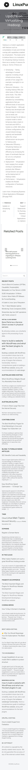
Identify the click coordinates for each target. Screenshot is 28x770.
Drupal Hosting (8, 718)
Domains (5, 529)
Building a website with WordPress (13, 353)
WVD (10, 524)
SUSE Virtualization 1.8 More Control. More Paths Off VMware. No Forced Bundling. (13, 296)
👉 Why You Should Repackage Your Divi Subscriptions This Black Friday (13, 635)
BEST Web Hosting (9, 629)
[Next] (22, 249)
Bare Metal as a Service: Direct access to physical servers (12, 324)
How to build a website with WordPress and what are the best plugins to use (13, 685)
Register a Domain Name (10, 533)
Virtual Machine (14, 12)
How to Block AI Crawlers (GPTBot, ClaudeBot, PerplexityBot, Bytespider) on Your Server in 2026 (14, 287)
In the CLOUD (7, 555)
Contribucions (8, 419)
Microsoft (5, 521)
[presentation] (14, 242)
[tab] (10, 265)
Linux (9, 518)
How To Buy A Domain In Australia (13, 609)
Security (12, 521)
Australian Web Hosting (12, 375)
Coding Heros (8, 605)
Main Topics (19, 518)
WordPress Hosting (8, 680)
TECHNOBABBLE (8, 653)
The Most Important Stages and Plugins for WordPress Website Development (13, 586)
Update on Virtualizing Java (6, 207)
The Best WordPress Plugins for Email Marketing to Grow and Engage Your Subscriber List (13, 426)
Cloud (4, 518)
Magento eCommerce (11, 580)
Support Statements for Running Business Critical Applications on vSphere (21, 212)
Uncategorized (19, 521)
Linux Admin (8, 29)
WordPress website (8, 368)
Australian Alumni (10, 402)
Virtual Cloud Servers (9, 319)
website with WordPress (17, 692)
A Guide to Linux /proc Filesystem (13, 302)
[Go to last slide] (6, 249)
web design (21, 370)
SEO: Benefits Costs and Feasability (14, 455)
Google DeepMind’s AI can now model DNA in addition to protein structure (13, 659)
